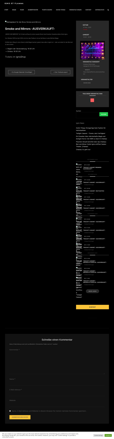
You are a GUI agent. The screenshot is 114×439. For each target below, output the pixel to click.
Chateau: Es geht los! (83, 149)
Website (12, 400)
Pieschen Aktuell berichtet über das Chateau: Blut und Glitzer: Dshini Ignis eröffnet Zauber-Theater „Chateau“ (91, 144)
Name (12, 379)
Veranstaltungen (75, 10)
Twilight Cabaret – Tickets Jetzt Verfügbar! (90, 133)
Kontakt (88, 10)
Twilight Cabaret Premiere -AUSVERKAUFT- (92, 168)
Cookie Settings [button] (98, 435)
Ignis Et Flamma (14, 3)
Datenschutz (99, 10)
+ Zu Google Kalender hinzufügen (21, 72)
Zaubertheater (33, 10)
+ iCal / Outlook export (60, 72)
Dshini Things (60, 10)
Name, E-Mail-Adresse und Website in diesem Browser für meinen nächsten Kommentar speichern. (49, 411)
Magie (14, 10)
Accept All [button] (108, 435)
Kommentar (14, 350)
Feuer (22, 10)
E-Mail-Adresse (15, 390)
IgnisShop (21, 57)
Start (6, 10)
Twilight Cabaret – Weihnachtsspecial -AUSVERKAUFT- (95, 261)
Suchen (78, 111)
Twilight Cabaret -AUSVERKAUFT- (94, 182)
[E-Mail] (92, 100)
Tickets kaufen (47, 10)
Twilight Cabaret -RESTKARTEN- (93, 191)
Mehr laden (92, 291)
